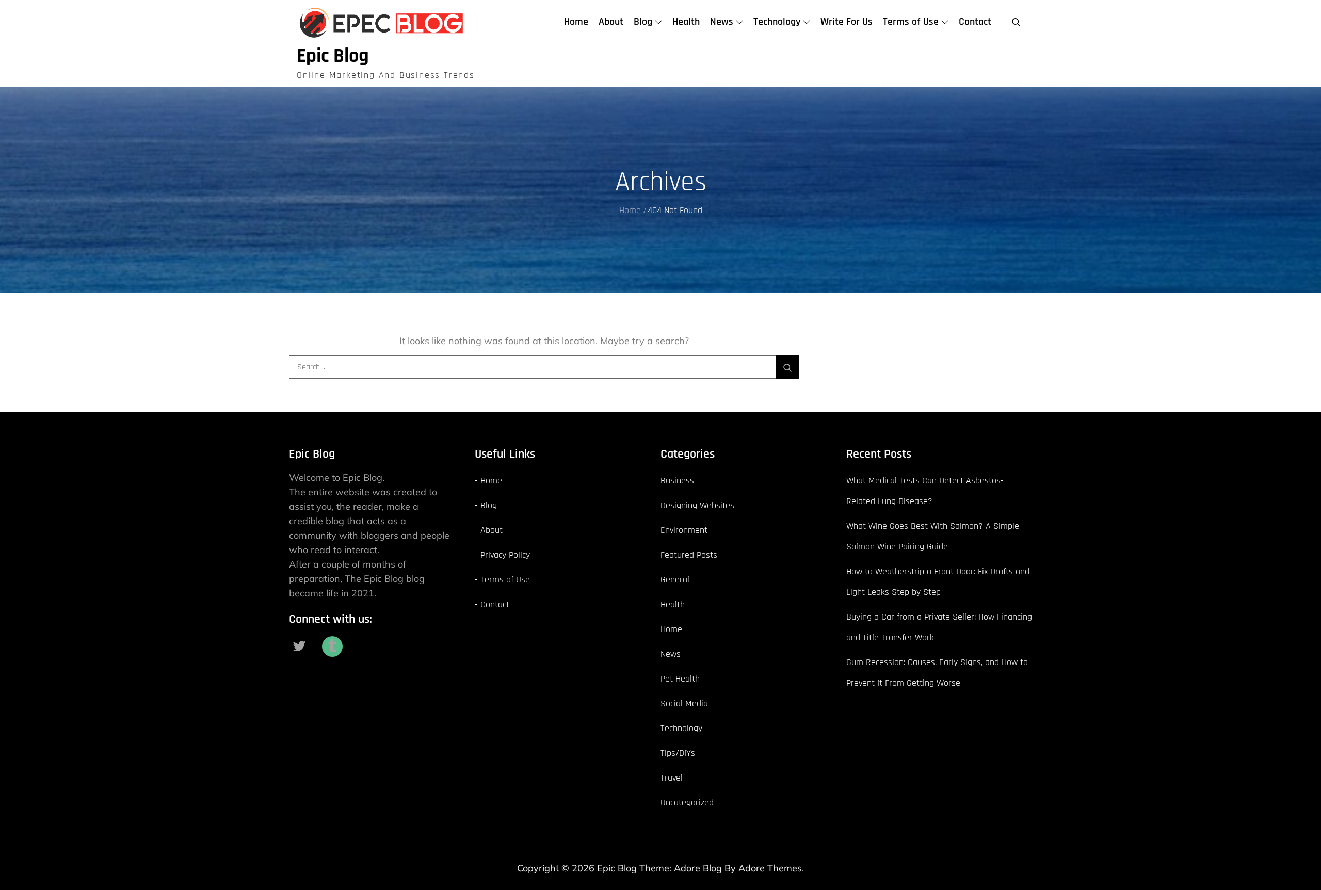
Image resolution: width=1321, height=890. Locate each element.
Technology (776, 21)
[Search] (787, 367)
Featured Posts (688, 555)
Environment (683, 530)
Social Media (684, 703)
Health (686, 21)
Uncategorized (687, 802)
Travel (671, 778)
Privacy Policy (505, 555)
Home (576, 21)
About (611, 21)
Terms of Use (911, 21)
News (721, 21)
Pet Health (680, 679)
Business (677, 481)
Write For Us (846, 21)
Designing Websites (697, 505)
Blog (643, 21)
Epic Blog (333, 56)
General (674, 580)
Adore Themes (770, 868)
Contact (975, 21)
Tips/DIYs (677, 753)
